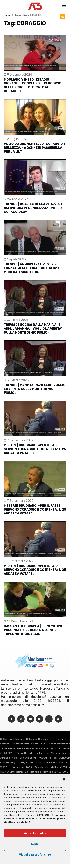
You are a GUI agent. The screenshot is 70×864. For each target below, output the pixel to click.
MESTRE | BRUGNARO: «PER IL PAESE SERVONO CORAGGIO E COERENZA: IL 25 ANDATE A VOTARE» (35, 449)
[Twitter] (21, 719)
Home (7, 15)
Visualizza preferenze (35, 854)
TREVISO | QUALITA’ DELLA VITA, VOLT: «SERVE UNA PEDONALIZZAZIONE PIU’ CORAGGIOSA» (33, 208)
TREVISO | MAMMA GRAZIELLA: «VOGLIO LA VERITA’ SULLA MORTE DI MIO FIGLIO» (35, 389)
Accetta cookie (35, 833)
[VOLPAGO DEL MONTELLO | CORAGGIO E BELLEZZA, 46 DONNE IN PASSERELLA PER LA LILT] (35, 117)
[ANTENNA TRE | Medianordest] (35, 2)
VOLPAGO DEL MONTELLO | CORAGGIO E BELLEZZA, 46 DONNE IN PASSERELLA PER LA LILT (34, 147)
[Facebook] (11, 719)
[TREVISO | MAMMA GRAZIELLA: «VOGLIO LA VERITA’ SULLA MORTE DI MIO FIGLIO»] (35, 358)
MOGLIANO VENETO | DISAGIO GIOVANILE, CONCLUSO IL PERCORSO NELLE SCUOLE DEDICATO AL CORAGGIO (32, 85)
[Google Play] (49, 719)
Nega (35, 844)
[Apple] (58, 719)
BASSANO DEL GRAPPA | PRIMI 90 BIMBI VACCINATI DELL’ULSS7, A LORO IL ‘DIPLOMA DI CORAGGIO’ (34, 630)
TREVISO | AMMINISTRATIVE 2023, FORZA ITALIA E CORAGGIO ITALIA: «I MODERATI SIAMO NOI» (32, 268)
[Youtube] (30, 719)
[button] (64, 779)
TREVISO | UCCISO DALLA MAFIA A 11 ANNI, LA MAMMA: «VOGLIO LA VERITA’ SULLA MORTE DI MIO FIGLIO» (33, 328)
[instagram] (39, 719)
